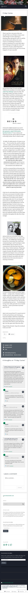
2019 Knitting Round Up (10, 352)
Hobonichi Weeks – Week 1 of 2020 (13, 355)
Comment (20, 487)
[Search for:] (14, 504)
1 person (10, 386)
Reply (23, 368)
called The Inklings (8, 91)
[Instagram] (4, 545)
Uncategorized (8, 347)
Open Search (26, 6)
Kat (5, 405)
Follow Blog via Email (8, 522)
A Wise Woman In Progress (12, 367)
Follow (5, 531)
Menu (5, 6)
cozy (6, 349)
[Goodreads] (9, 545)
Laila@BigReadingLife (11, 439)
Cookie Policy (4, 587)
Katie (6, 391)
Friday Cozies (8, 13)
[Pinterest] (6, 545)
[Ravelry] (11, 545)
